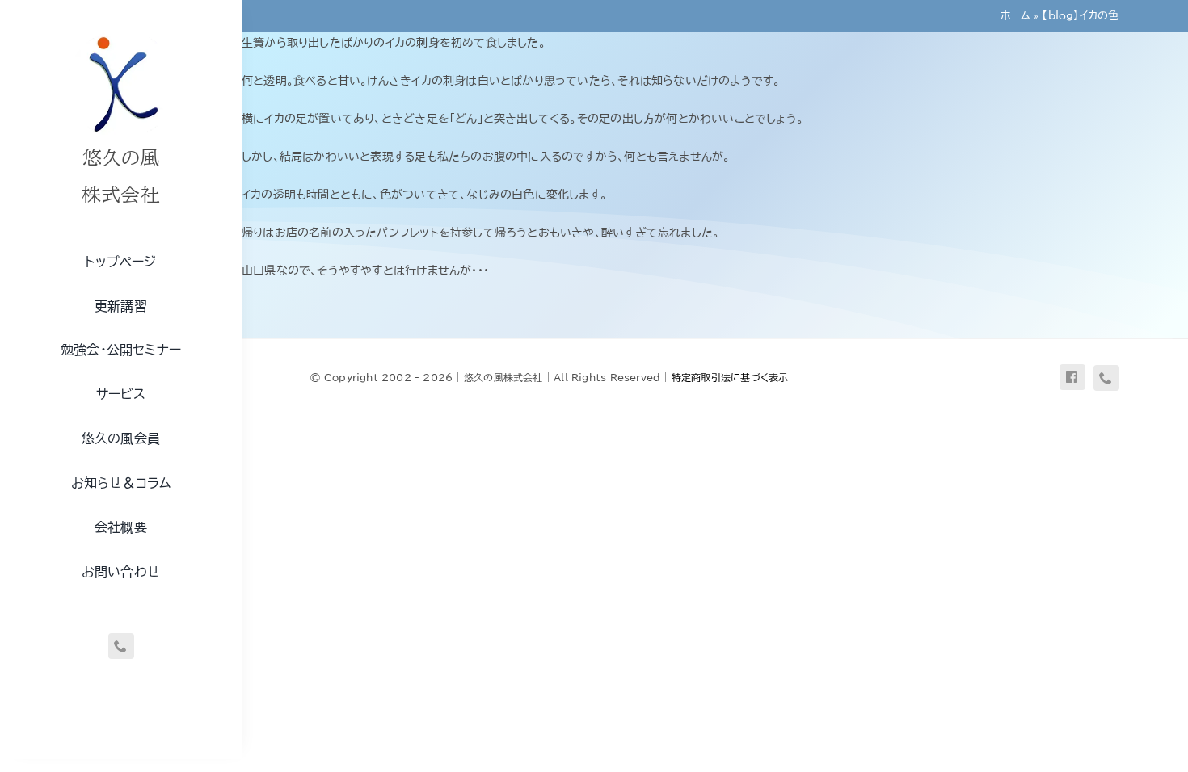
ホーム (1015, 15)
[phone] (121, 646)
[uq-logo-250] (121, 34)
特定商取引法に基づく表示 (730, 377)
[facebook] (1072, 377)
